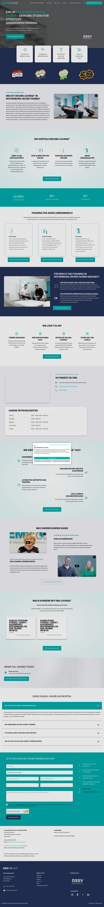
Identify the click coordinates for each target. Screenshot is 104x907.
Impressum (67, 444)
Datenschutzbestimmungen (57, 444)
